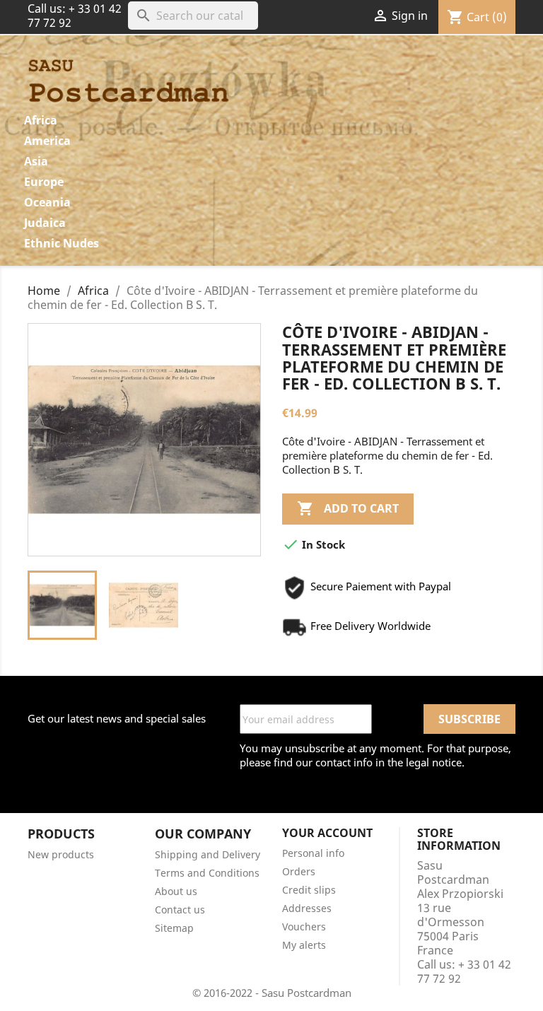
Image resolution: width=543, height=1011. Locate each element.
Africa (40, 120)
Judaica (45, 222)
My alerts (304, 945)
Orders (298, 871)
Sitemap (174, 928)
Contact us (180, 909)
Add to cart (348, 508)
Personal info (313, 853)
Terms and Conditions (207, 872)
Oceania (47, 202)
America (47, 140)
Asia (36, 161)
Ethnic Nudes (61, 243)
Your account (327, 833)
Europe (44, 181)
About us (176, 891)
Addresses (307, 908)
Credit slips (309, 889)
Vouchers (304, 926)
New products (61, 854)
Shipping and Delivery (207, 854)
